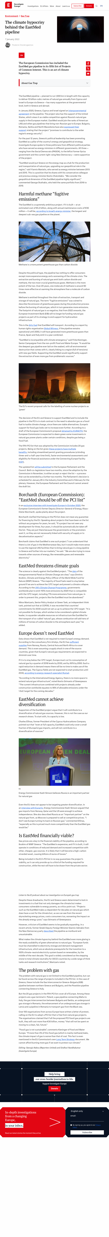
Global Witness (51, 329)
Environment (11, 16)
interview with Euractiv (32, 808)
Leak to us (66, 6)
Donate (89, 6)
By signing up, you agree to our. (87, 1126)
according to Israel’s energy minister (53, 211)
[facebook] (88, 63)
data (74, 572)
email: (73, 1115)
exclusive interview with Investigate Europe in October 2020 (52, 506)
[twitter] (88, 68)
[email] (88, 73)
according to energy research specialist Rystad (47, 673)
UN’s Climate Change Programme (50, 588)
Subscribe (78, 6)
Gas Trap (25, 16)
